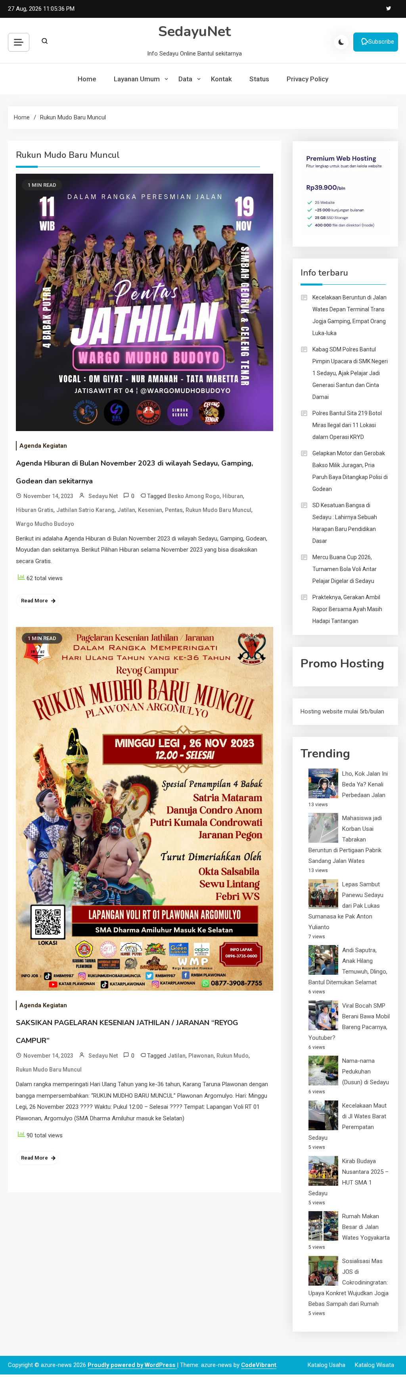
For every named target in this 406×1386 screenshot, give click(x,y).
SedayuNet (194, 31)
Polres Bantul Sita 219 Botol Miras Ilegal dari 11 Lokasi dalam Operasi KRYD (347, 425)
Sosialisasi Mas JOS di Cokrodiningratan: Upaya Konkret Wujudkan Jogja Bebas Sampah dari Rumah (348, 1282)
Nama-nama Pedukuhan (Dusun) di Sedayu (365, 1071)
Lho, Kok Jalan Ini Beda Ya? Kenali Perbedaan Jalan (365, 784)
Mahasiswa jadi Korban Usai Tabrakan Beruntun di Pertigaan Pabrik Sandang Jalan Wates (345, 840)
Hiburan (232, 496)
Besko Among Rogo (194, 496)
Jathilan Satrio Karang (85, 510)
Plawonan (201, 1055)
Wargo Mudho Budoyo (45, 524)
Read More (34, 601)
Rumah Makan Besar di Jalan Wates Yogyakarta (366, 1227)
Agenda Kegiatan (43, 445)
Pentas (174, 510)
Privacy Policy (307, 79)
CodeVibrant (258, 1365)
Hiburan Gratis (35, 510)
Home (87, 79)
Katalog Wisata (374, 1365)
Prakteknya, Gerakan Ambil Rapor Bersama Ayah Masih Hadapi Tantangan (347, 609)
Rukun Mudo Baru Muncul (218, 510)
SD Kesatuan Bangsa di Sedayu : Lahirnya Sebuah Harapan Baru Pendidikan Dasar (344, 523)
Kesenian (150, 510)
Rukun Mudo (232, 1055)
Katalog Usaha (326, 1365)
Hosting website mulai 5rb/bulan (342, 711)
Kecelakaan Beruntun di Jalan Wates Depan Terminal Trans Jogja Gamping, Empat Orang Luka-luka (349, 315)
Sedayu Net (103, 496)
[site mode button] (341, 42)
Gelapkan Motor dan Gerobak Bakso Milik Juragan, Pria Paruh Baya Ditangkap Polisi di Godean (350, 471)
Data (185, 79)
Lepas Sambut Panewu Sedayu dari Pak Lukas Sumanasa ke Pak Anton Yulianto (345, 906)
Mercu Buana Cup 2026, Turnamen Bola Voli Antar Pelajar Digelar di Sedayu (344, 569)
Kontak (221, 79)
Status (259, 79)
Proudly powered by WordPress (132, 1365)
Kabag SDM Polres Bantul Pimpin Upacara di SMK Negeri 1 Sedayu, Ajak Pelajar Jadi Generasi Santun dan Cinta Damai (350, 373)
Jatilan (126, 510)
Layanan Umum (137, 79)
